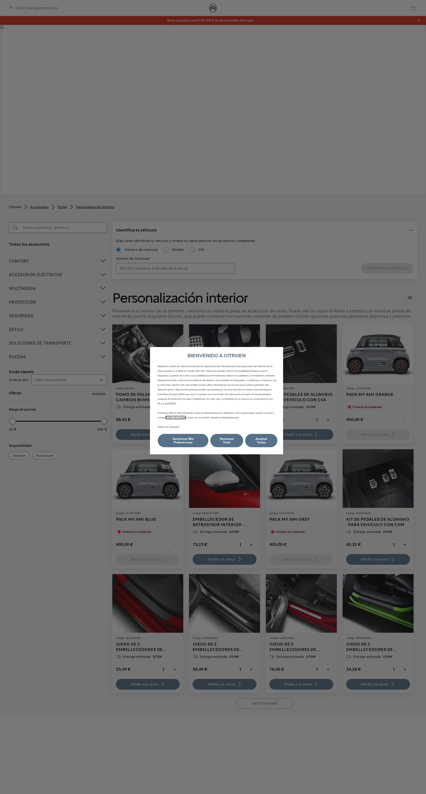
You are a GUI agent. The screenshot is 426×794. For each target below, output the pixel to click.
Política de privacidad (168, 427)
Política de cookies (175, 417)
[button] (183, 440)
